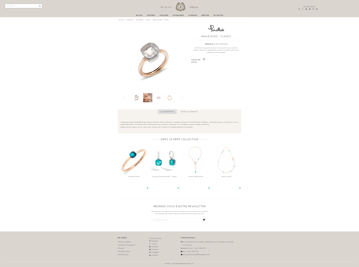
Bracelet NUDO (134, 176)
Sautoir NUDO (226, 176)
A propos (121, 248)
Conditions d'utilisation (126, 245)
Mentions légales (124, 242)
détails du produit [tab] (189, 111)
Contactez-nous (124, 251)
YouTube (307, 9)
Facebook (300, 9)
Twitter (303, 9)
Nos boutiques (123, 254)
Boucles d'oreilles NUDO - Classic (165, 176)
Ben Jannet (122, 237)
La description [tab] (167, 111)
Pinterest (310, 9)
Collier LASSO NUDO (195, 176)
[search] (40, 6)
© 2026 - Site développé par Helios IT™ (179, 263)
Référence (209, 44)
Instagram (314, 9)
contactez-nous (188, 237)
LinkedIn (317, 9)
